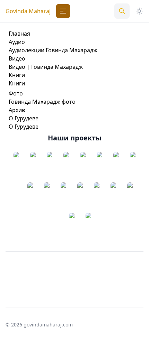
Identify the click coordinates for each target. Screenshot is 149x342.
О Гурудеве (23, 118)
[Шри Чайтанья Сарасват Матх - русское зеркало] (33, 167)
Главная (19, 33)
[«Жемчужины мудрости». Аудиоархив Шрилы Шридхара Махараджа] (49, 167)
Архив (17, 110)
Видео (17, 58)
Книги (17, 75)
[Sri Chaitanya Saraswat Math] (16, 167)
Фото (16, 93)
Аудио (17, 42)
